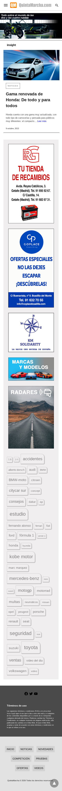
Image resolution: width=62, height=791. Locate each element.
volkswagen (18, 671)
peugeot (23, 611)
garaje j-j (41, 536)
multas (14, 602)
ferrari (38, 525)
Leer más (41, 121)
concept (35, 491)
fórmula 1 (26, 535)
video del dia (34, 660)
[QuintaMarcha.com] (30, 5)
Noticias (13, 86)
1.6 (9, 459)
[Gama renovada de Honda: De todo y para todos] (31, 65)
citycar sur (17, 490)
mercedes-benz (24, 578)
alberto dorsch (16, 470)
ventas (15, 660)
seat (26, 621)
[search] (57, 5)
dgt (41, 502)
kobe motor (21, 556)
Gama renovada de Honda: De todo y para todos (28, 100)
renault (13, 621)
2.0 (16, 459)
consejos (16, 501)
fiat (48, 525)
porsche (38, 611)
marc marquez (18, 567)
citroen (35, 480)
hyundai (26, 545)
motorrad (43, 590)
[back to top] (54, 783)
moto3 (10, 591)
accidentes (32, 458)
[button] (31, 183)
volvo (34, 671)
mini (46, 579)
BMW (43, 470)
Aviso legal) (11, 713)
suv (38, 634)
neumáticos (31, 602)
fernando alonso (20, 525)
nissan (45, 602)
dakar (32, 501)
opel (11, 611)
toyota (31, 647)
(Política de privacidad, (43, 711)
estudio (18, 514)
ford (11, 535)
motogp (25, 590)
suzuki (13, 648)
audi (32, 469)
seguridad (21, 633)
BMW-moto (17, 480)
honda (13, 545)
